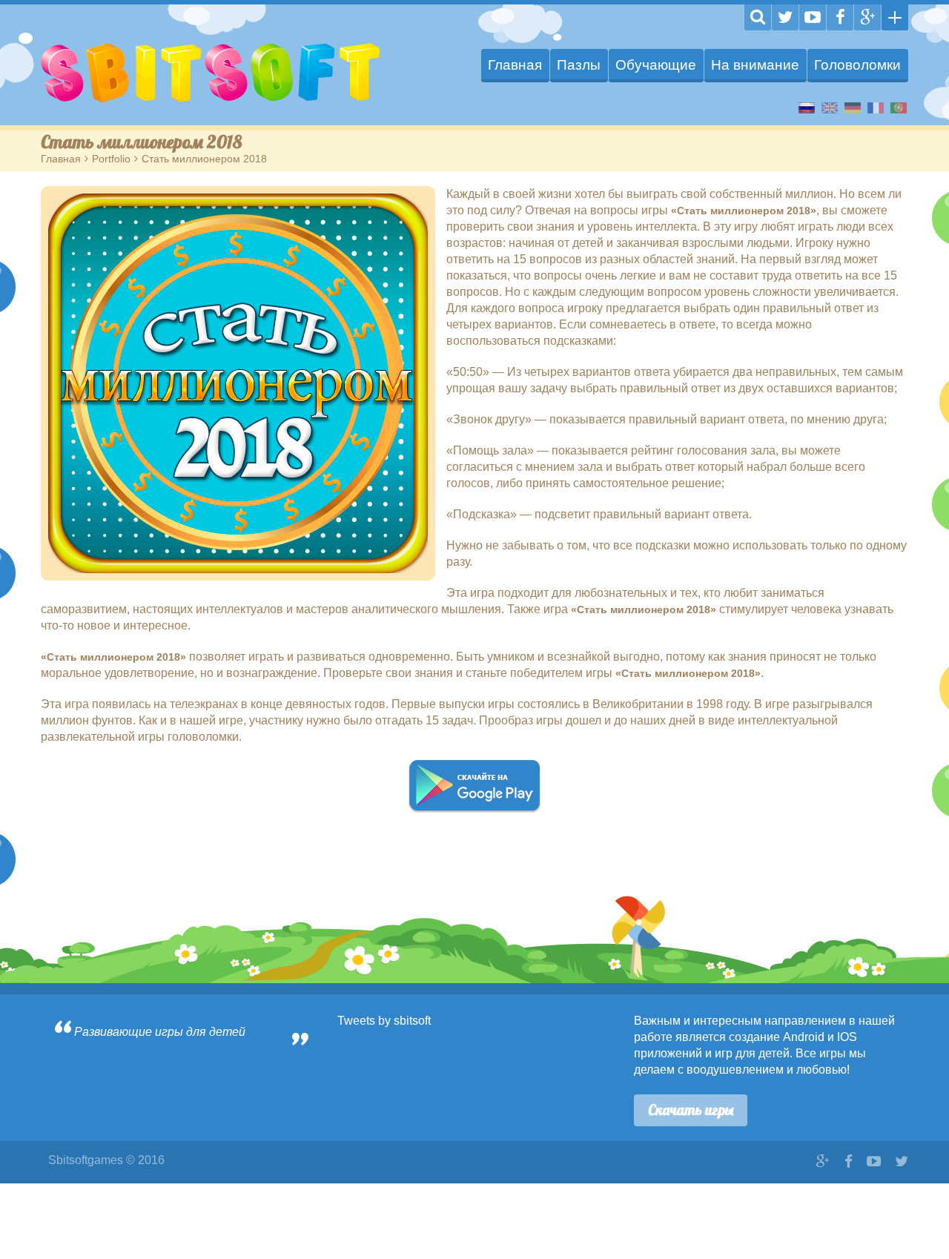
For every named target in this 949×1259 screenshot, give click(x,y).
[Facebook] (840, 17)
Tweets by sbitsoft (384, 1020)
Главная (515, 65)
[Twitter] (785, 17)
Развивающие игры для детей (159, 1031)
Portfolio (111, 159)
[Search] (757, 17)
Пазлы (579, 65)
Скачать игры (690, 1110)
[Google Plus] (867, 17)
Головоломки (857, 65)
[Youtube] (812, 17)
